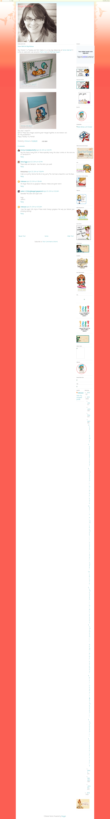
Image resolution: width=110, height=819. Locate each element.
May (88, 415)
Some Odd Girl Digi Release (89, 486)
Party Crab (43, 52)
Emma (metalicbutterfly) (28, 150)
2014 (88, 397)
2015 (88, 393)
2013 (88, 793)
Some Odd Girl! (67, 50)
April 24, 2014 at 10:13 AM (34, 207)
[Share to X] (44, 141)
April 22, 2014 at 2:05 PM (44, 150)
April (88, 421)
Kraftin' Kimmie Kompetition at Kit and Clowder (89, 537)
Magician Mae (89, 433)
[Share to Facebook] (45, 141)
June (88, 409)
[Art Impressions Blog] (84, 103)
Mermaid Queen (55, 52)
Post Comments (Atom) (50, 242)
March (88, 771)
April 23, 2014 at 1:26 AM (34, 181)
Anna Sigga (24, 162)
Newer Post (22, 236)
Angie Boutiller (26, 6)
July (88, 403)
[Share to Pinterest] (46, 141)
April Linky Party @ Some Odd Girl (89, 696)
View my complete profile (79, 398)
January (88, 787)
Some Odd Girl (89, 728)
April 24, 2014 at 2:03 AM (51, 191)
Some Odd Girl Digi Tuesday (89, 605)
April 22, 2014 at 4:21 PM (35, 162)
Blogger (63, 816)
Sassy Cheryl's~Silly (89, 752)
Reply (22, 157)
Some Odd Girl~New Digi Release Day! (89, 649)
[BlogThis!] (43, 141)
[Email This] (42, 141)
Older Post (70, 236)
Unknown (23, 181)
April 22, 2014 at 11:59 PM (36, 172)
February (88, 779)
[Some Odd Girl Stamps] (84, 299)
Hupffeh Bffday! (89, 455)
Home (46, 236)
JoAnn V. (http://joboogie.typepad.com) (32, 191)
